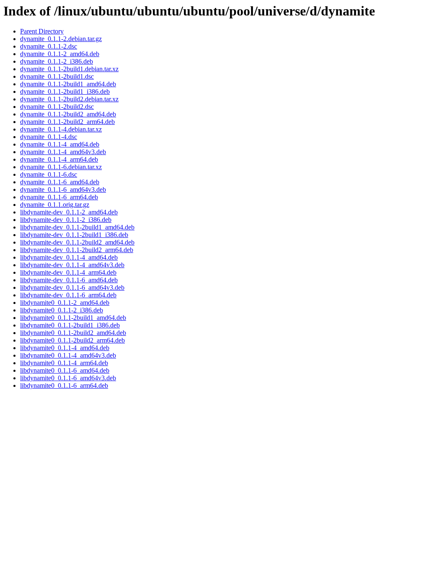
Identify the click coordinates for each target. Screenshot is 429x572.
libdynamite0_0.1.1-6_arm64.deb (64, 385)
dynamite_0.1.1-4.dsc (48, 136)
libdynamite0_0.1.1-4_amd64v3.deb (68, 355)
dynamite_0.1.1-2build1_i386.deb (65, 91)
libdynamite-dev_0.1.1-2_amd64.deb (69, 212)
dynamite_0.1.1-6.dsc (48, 174)
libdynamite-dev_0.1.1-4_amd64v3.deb (72, 264)
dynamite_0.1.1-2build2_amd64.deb (68, 114)
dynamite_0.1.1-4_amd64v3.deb (63, 151)
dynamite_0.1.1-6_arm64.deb (59, 197)
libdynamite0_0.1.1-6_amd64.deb (64, 370)
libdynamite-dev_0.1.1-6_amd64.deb (69, 279)
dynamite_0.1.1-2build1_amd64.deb (68, 84)
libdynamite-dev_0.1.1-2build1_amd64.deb (77, 227)
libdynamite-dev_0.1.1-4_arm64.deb (68, 272)
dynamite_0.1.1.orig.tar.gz (54, 204)
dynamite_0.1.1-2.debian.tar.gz (61, 38)
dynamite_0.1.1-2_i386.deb (56, 61)
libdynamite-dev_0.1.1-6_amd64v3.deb (72, 287)
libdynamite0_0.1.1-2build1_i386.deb (70, 325)
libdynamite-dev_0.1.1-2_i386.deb (65, 219)
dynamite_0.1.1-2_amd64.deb (59, 53)
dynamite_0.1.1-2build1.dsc (57, 76)
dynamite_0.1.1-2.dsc (48, 46)
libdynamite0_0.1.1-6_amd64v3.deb (68, 377)
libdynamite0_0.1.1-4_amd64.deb (64, 347)
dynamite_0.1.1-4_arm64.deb (59, 159)
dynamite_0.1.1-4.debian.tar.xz (61, 129)
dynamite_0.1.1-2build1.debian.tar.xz (69, 68)
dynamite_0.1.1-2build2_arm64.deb (67, 121)
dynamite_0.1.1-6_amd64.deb (59, 182)
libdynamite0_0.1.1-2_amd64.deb (64, 302)
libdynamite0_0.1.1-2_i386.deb (61, 310)
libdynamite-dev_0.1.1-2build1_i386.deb (74, 234)
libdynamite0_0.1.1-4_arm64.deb (64, 362)
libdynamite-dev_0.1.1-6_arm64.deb (68, 295)
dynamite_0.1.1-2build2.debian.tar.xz (69, 99)
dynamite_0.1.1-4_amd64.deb (59, 144)
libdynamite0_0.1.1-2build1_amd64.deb (73, 317)
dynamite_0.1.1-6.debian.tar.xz (61, 166)
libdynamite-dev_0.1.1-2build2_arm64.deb (76, 249)
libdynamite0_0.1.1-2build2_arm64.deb (72, 340)
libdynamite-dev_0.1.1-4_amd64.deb (69, 257)
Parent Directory (42, 31)
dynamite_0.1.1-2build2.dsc (57, 106)
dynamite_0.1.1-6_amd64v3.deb (63, 189)
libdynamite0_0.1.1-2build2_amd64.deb (73, 332)
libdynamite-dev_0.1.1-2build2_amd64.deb (77, 242)
